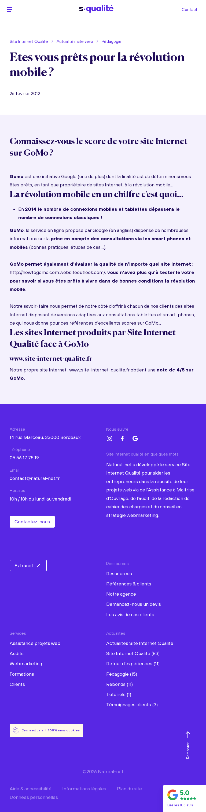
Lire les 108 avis (180, 805)
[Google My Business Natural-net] (135, 438)
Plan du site (129, 788)
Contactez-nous (32, 521)
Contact (189, 9)
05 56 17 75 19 (24, 457)
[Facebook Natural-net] (122, 438)
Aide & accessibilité (31, 788)
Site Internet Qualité (29, 41)
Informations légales (84, 788)
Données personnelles (34, 797)
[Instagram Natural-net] (109, 438)
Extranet (23, 565)
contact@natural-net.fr (35, 478)
